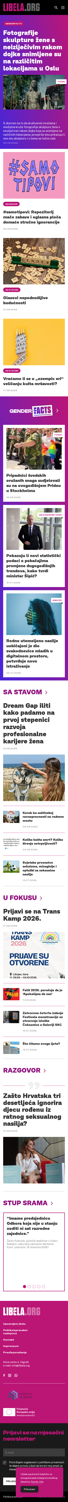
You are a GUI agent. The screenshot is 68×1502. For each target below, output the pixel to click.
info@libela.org (21, 1365)
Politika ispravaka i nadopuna (15, 1332)
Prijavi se (13, 1481)
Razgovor (11, 204)
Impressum (11, 1346)
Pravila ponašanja (15, 1352)
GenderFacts (13, 24)
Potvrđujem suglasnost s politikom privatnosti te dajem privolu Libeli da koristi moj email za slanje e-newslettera (36, 1466)
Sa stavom (11, 290)
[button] (24, 1286)
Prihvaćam (29, 1489)
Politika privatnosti (12, 1496)
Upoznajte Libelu (14, 1323)
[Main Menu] (62, 7)
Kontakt (8, 1339)
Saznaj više (37, 1481)
